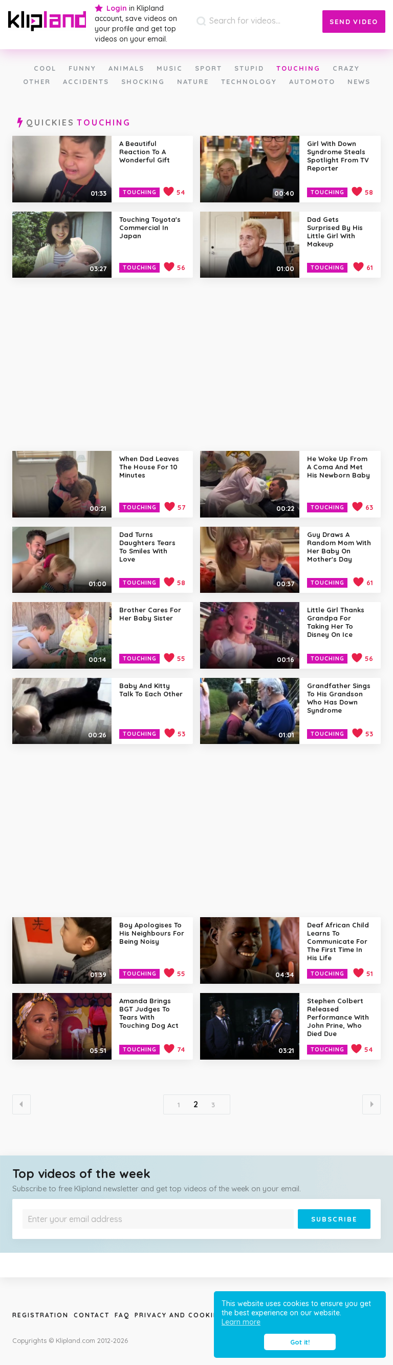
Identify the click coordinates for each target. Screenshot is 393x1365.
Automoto (312, 81)
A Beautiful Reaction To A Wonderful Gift (144, 151)
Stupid (249, 68)
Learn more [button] (241, 1322)
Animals (126, 68)
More (194, 1236)
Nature (193, 81)
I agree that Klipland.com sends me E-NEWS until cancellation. (115, 1236)
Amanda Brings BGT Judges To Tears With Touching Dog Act (149, 1013)
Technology (249, 81)
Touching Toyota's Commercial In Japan (150, 227)
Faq (122, 1315)
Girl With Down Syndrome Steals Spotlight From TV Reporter (338, 155)
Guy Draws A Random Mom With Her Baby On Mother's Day (339, 546)
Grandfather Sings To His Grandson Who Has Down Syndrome (338, 697)
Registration (40, 1315)
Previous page (21, 1104)
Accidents (86, 81)
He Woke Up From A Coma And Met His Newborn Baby (338, 466)
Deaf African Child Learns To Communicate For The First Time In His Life (338, 941)
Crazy (346, 68)
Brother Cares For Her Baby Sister (150, 614)
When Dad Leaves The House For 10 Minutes (149, 466)
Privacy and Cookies (179, 1315)
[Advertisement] (196, 364)
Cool (45, 68)
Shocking (143, 81)
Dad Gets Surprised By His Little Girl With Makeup (335, 231)
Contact (92, 1315)
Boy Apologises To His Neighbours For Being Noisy (151, 933)
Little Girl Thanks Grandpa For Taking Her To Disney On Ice (335, 622)
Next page (371, 1104)
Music (170, 68)
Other (37, 81)
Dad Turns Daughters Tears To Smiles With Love (147, 546)
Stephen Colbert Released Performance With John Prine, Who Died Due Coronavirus (338, 1021)
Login (116, 8)
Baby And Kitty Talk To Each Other (151, 689)
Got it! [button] (300, 1342)
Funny (82, 68)
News (358, 81)
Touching (298, 68)
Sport (208, 68)
